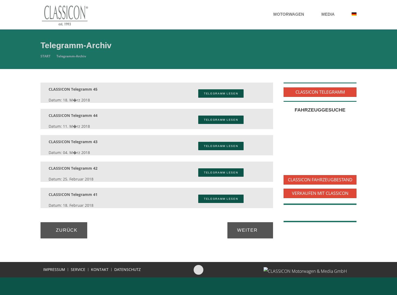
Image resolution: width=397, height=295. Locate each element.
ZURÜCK (66, 230)
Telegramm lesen (221, 93)
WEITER (248, 230)
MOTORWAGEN (289, 14)
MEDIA (328, 14)
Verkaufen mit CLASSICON (320, 193)
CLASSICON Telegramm (320, 92)
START (46, 56)
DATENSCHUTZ (127, 269)
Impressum (54, 269)
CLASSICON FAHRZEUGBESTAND (320, 180)
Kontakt (100, 269)
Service (78, 269)
